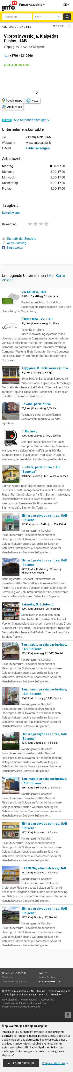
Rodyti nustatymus (53, 1063)
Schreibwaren (11, 213)
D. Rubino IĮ (29, 431)
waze (35, 100)
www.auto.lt (47, 999)
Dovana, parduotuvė (36, 404)
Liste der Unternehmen (17, 27)
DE (65, 4)
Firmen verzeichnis (31, 4)
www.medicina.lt (29, 999)
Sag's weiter (15, 247)
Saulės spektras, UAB (22, 991)
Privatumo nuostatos (59, 991)
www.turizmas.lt (11, 1003)
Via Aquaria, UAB (33, 292)
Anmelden (56, 994)
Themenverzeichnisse (14, 981)
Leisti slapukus (23, 1063)
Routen (51, 977)
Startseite (7, 977)
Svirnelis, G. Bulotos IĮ (37, 604)
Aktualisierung (16, 243)
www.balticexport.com (35, 1003)
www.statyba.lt (10, 999)
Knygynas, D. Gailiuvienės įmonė (44, 368)
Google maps (14, 100)
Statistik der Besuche (21, 238)
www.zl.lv (35, 1006)
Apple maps (14, 106)
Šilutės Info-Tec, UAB (37, 319)
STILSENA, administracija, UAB (43, 868)
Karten (43, 973)
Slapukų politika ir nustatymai (20, 994)
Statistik (43, 994)
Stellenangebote (49, 981)
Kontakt (41, 991)
